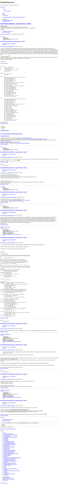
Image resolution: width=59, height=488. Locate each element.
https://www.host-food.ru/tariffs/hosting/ (25, 137)
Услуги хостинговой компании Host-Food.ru (11, 133)
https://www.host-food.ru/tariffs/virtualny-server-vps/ (37, 138)
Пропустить (2, 7)
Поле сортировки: (16, 422)
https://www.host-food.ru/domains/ (23, 143)
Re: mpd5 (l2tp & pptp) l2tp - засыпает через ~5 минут (13, 152)
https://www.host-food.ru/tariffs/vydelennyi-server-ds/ (10, 142)
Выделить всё (5, 63)
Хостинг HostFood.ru (4, 130)
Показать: (3, 422)
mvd (1, 36)
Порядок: (30, 422)
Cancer (12, 242)
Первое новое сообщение (5, 34)
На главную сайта (3, 482)
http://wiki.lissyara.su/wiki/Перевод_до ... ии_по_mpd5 (19, 200)
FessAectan (2, 186)
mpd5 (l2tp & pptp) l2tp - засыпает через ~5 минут (15, 23)
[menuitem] (8, 11)
